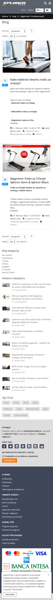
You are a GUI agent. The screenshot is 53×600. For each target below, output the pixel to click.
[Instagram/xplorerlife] (29, 446)
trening (7, 415)
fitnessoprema (16, 134)
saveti (6, 402)
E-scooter (6, 269)
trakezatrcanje (32, 131)
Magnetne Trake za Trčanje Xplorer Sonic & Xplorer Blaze (29, 180)
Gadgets (6, 266)
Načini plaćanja (9, 502)
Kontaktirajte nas (10, 499)
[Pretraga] (45, 3)
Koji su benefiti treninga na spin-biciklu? (30, 378)
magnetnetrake (33, 218)
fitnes (26, 402)
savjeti (19, 409)
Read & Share (8, 272)
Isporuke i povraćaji (11, 509)
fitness (16, 402)
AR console (7, 255)
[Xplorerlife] (14, 4)
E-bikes (5, 261)
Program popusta (10, 526)
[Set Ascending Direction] (31, 30)
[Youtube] (42, 446)
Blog (23, 10)
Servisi (5, 506)
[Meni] (50, 3)
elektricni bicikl (32, 409)
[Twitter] (10, 446)
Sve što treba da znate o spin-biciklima (29, 387)
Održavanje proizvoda (12, 516)
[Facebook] (4, 446)
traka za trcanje (21, 415)
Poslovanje (7, 482)
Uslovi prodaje (8, 543)
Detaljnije (14, 123)
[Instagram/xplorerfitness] (35, 446)
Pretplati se (9, 460)
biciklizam (8, 409)
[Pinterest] (23, 446)
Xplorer (5, 16)
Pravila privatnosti (10, 539)
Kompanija (7, 478)
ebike (35, 402)
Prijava (31, 10)
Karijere (5, 486)
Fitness (5, 263)
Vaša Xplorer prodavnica (13, 489)
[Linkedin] (17, 446)
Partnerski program (11, 530)
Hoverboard (7, 258)
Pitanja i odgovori (10, 513)
